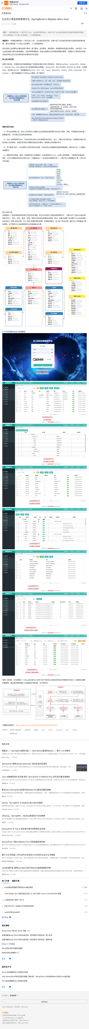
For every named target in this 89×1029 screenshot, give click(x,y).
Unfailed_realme (7, 809)
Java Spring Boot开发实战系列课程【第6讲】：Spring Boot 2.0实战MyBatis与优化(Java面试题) (36, 976)
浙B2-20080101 (24, 1020)
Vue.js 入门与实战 (8, 944)
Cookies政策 (21, 1015)
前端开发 (28, 730)
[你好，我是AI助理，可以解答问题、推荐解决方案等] (76, 8)
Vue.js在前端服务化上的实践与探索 (14, 981)
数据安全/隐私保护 (16, 730)
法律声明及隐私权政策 (9, 1015)
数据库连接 (13, 733)
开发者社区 (9, 1007)
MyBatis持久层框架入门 (10, 952)
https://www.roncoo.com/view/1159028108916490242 (36, 725)
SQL (67, 730)
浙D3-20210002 (23, 1023)
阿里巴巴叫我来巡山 (8, 861)
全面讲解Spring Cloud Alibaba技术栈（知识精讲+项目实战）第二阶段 (27, 935)
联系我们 (44, 1002)
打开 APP (82, 3)
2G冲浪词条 (5, 770)
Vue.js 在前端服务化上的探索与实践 (15, 972)
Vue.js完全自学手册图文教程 (12, 948)
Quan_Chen (6, 757)
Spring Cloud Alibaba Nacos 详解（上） (16, 931)
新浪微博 (13, 995)
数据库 (36, 730)
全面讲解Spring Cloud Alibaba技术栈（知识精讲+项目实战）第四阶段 (27, 939)
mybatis (74, 730)
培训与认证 (24, 1007)
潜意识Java (5, 874)
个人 (85, 13)
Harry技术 (5, 848)
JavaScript (59, 730)
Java (43, 730)
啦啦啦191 (5, 783)
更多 (3, 958)
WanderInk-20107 (7, 835)
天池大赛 (17, 1007)
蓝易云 (4, 796)
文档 (3, 1007)
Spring (50, 730)
